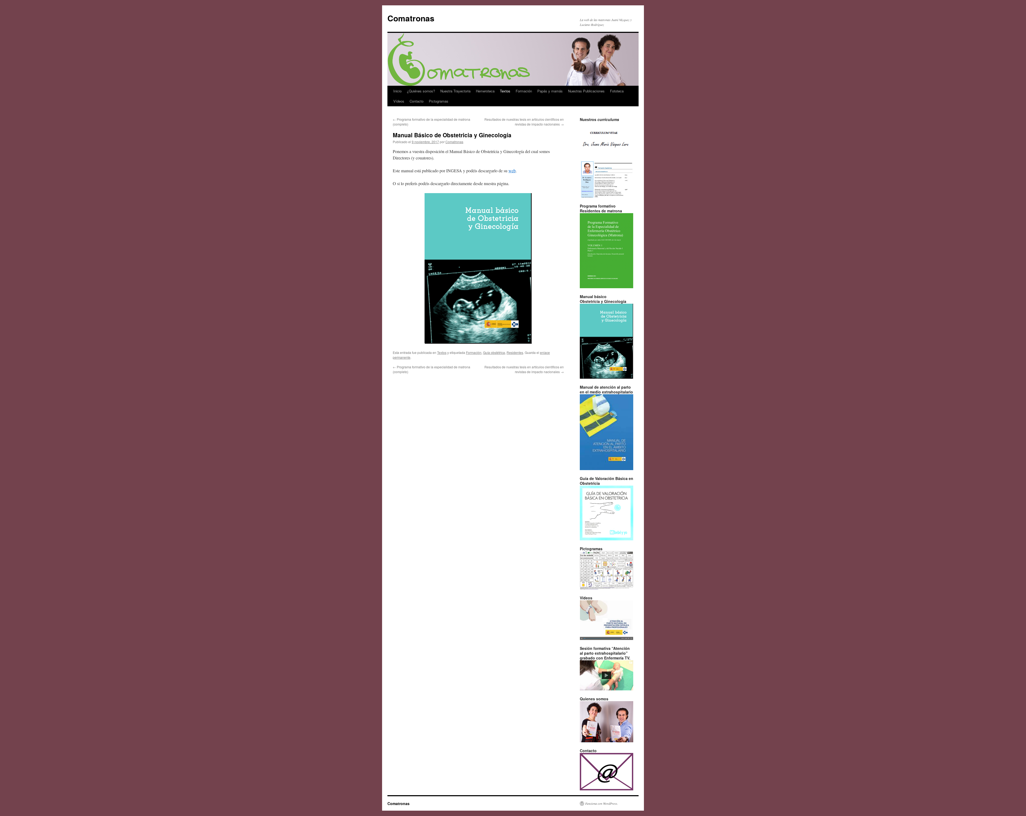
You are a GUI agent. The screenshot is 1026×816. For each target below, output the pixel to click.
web (512, 170)
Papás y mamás (550, 90)
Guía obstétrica (494, 352)
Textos (505, 90)
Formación (524, 90)
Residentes (515, 352)
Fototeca (617, 90)
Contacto (416, 101)
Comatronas (410, 18)
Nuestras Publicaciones (586, 90)
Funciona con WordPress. (601, 803)
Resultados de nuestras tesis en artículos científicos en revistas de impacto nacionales (524, 121)
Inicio (397, 90)
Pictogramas (438, 101)
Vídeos (398, 101)
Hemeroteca (485, 90)
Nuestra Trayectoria (455, 90)
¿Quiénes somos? (421, 90)
